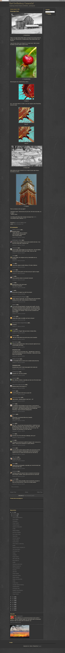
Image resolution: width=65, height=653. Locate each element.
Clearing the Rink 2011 (17, 564)
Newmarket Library (17, 575)
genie (13, 403)
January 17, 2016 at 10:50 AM (18, 287)
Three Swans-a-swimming (18, 543)
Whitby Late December (17, 579)
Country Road (15, 541)
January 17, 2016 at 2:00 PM (18, 326)
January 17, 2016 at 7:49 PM (18, 431)
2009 (13, 608)
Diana (13, 463)
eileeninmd (14, 247)
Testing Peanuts (16, 525)
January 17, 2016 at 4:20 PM (18, 388)
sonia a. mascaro (16, 229)
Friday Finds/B (16, 573)
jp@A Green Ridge (16, 397)
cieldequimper (15, 371)
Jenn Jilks (14, 457)
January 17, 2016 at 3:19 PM (18, 375)
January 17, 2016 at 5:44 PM (18, 401)
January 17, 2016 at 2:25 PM (18, 332)
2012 (13, 602)
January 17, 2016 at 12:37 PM (18, 320)
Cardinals (15, 554)
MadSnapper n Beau (16, 240)
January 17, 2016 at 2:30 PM (18, 347)
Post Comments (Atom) (29, 495)
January (15, 515)
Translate (49, 14)
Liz (13, 290)
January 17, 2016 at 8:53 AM (18, 273)
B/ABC (14, 545)
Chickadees (15, 521)
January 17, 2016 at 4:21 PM (18, 394)
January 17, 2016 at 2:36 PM (18, 362)
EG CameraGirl (19, 616)
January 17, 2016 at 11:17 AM (18, 301)
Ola (13, 276)
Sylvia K (14, 304)
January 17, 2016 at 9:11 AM (18, 279)
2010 (13, 606)
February (15, 514)
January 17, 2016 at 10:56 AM (18, 294)
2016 (13, 512)
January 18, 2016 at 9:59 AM (18, 460)
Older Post (39, 492)
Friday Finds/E (16, 523)
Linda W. (14, 378)
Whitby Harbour (16, 577)
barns (15, 224)
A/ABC (14, 562)
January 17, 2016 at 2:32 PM (18, 356)
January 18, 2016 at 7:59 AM (18, 454)
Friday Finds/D (16, 539)
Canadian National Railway (18, 584)
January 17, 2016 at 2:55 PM (18, 369)
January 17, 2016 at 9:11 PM (18, 437)
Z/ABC (14, 581)
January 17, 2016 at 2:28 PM (18, 339)
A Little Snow (15, 582)
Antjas (13, 448)
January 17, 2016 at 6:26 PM (18, 411)
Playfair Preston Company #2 (19, 547)
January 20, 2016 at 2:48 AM (18, 484)
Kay (13, 440)
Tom (13, 263)
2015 (13, 596)
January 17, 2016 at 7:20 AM (18, 237)
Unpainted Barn (16, 586)
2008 (13, 610)
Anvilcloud (14, 471)
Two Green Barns (16, 549)
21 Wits (14, 316)
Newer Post (13, 492)
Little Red (15, 571)
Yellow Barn (15, 536)
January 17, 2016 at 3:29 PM (18, 381)
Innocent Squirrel (16, 538)
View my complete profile (15, 622)
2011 (13, 604)
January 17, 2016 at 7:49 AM (18, 252)
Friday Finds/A (16, 594)
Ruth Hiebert (15, 342)
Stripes (14, 553)
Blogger (39, 646)
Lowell (13, 269)
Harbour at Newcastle (17, 526)
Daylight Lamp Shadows (18, 590)
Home (26, 492)
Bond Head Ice (16, 560)
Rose (13, 423)
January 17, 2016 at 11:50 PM (18, 445)
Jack (13, 433)
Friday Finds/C (16, 556)
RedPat (14, 391)
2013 (13, 600)
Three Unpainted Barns (17, 517)
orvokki (14, 479)
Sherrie (14, 414)
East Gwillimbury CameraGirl (21, 3)
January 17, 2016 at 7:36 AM (18, 245)
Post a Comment (15, 486)
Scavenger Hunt (20, 224)
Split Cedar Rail (16, 558)
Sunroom (14, 569)
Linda (13, 255)
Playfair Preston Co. (17, 566)
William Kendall (16, 358)
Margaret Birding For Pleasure (19, 296)
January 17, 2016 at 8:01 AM (18, 260)
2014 (13, 598)
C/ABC (14, 528)
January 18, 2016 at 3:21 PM (18, 476)
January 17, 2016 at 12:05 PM (18, 313)
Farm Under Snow (16, 534)
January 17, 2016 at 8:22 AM (18, 267)
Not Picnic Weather (17, 532)
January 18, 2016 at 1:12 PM (18, 468)
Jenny (13, 329)
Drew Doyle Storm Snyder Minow (19, 322)
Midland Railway (16, 530)
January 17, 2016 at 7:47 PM (18, 420)
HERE (35, 216)
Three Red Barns (16, 567)
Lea (13, 282)
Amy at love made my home (18, 384)
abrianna (14, 335)
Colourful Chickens (17, 592)
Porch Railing (15, 519)
